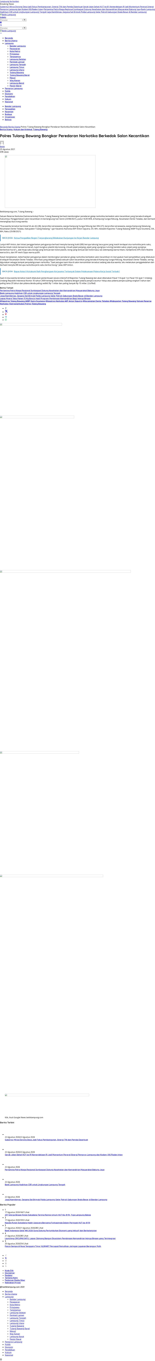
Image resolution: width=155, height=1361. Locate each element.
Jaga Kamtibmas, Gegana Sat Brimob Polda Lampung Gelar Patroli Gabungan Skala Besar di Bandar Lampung (97, 12)
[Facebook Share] (6, 308)
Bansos (8, 119)
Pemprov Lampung (14, 88)
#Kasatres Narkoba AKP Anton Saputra (63, 301)
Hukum (8, 99)
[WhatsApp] (6, 1263)
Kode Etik (9, 1270)
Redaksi (8, 1275)
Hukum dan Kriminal (22, 129)
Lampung (9, 43)
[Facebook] (6, 1255)
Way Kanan (15, 80)
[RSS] (6, 1266)
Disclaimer (10, 1273)
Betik (2, 146)
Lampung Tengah (18, 64)
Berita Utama (11, 40)
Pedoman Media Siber (15, 1280)
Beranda (9, 38)
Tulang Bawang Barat (20, 75)
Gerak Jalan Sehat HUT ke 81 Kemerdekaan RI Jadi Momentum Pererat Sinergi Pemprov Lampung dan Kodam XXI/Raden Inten (64, 1154)
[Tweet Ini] (6, 312)
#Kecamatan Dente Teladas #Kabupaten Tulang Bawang (109, 301)
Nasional (9, 101)
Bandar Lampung (18, 46)
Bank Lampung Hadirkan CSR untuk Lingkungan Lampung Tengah (30, 293)
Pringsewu (14, 54)
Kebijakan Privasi (13, 1282)
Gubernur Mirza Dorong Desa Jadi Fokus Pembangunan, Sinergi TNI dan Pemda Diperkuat (41, 6)
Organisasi (10, 117)
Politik (7, 91)
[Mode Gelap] (1, 22)
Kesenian (9, 111)
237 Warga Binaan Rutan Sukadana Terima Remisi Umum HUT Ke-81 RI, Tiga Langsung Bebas (48, 1215)
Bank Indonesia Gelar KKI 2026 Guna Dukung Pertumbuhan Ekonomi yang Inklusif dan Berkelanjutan (51, 1230)
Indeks (3, 17)
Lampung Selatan (18, 59)
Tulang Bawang (17, 72)
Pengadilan (10, 109)
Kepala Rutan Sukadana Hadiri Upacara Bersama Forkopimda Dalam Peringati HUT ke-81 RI (47, 1223)
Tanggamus (15, 56)
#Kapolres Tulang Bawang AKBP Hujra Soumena (22, 301)
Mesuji (13, 78)
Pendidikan (10, 96)
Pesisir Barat (15, 86)
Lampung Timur (17, 67)
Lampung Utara (17, 70)
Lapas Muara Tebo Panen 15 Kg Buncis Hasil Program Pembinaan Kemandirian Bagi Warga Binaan (45, 298)
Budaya (8, 114)
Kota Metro (15, 51)
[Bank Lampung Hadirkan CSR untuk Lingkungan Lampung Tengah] (11, 1179)
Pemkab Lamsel (17, 62)
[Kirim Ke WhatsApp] (6, 320)
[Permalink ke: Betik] (2, 144)
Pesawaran (15, 48)
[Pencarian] (1, 25)
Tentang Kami (11, 1278)
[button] (24, 20)
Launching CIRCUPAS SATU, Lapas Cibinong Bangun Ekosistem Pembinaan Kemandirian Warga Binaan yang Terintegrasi (60, 1238)
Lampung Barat (17, 83)
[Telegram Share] (6, 317)
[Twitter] (6, 1258)
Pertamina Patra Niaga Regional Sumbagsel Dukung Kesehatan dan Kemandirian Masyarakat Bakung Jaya (92, 9)
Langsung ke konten (9, 1)
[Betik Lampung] (8, 14)
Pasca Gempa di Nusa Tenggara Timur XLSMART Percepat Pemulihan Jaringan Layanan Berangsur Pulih (53, 1246)
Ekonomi (9, 94)
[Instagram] (6, 1260)
